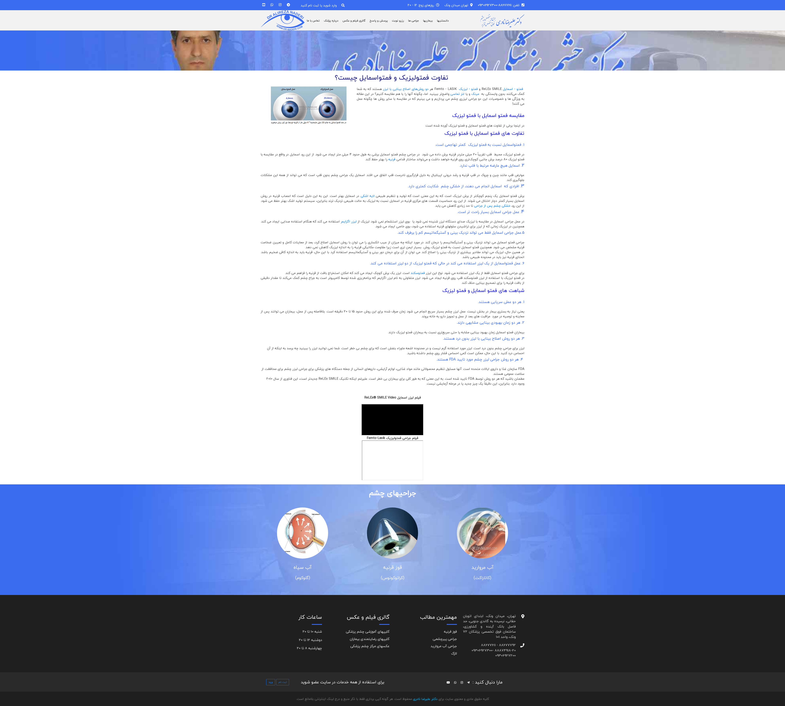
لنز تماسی (457, 94)
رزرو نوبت (398, 20)
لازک (454, 653)
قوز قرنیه (477, 567)
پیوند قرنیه (298, 567)
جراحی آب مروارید (444, 646)
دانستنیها (443, 20)
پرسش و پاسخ (379, 20)
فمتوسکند (418, 273)
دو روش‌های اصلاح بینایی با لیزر (405, 89)
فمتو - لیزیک (468, 89)
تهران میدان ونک (456, 5)
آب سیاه (388, 567)
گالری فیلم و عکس (354, 20)
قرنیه (391, 159)
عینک (475, 94)
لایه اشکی (368, 196)
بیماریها (428, 20)
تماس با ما (313, 20)
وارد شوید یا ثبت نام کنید (319, 5)
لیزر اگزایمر (349, 221)
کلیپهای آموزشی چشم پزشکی (367, 631)
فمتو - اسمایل (513, 89)
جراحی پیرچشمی (445, 639)
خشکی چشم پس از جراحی (492, 206)
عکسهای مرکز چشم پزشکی (369, 646)
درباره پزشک (331, 20)
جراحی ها (413, 20)
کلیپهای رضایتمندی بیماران (369, 639)
